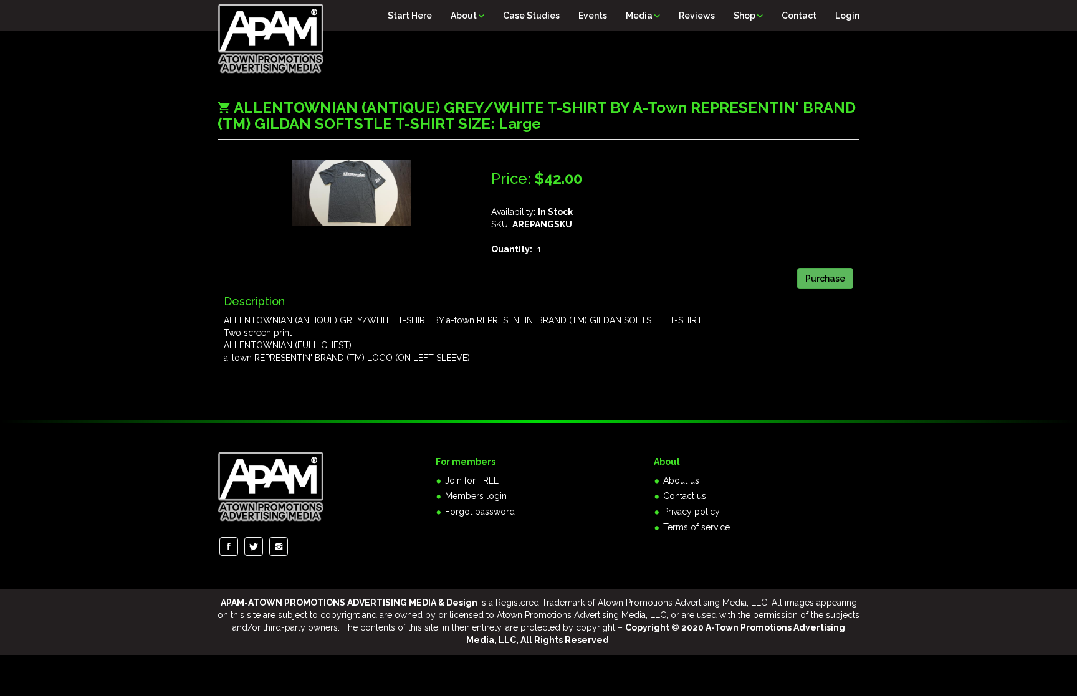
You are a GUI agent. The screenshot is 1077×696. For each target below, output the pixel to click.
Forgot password (480, 512)
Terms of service (696, 527)
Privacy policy (691, 512)
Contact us (684, 496)
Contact (799, 16)
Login (847, 16)
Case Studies (531, 16)
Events (592, 16)
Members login (476, 496)
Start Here (410, 16)
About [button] (465, 16)
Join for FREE (472, 480)
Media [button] (640, 16)
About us (681, 480)
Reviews (697, 16)
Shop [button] (745, 16)
